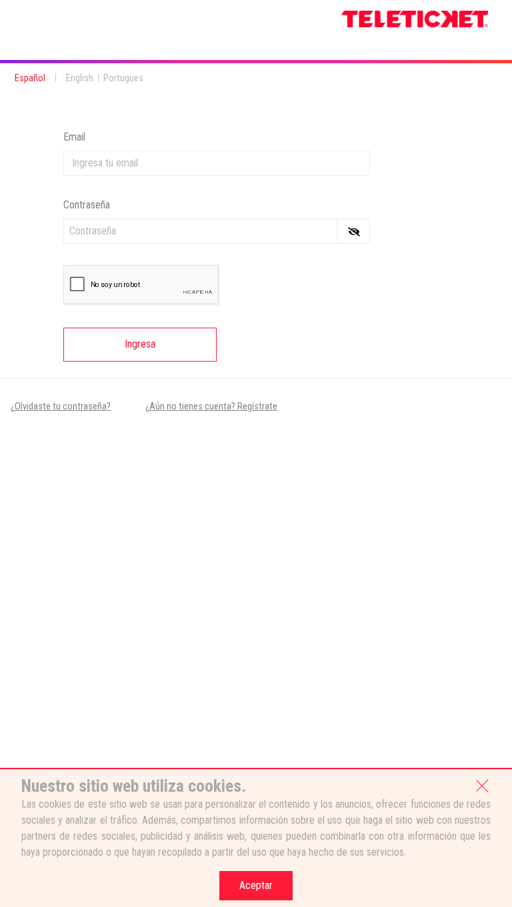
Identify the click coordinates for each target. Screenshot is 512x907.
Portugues (123, 78)
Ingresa (140, 344)
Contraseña (86, 204)
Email (74, 137)
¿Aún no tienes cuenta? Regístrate (211, 406)
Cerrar (483, 784)
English (79, 78)
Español (30, 78)
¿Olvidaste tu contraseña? (61, 406)
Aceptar (256, 885)
